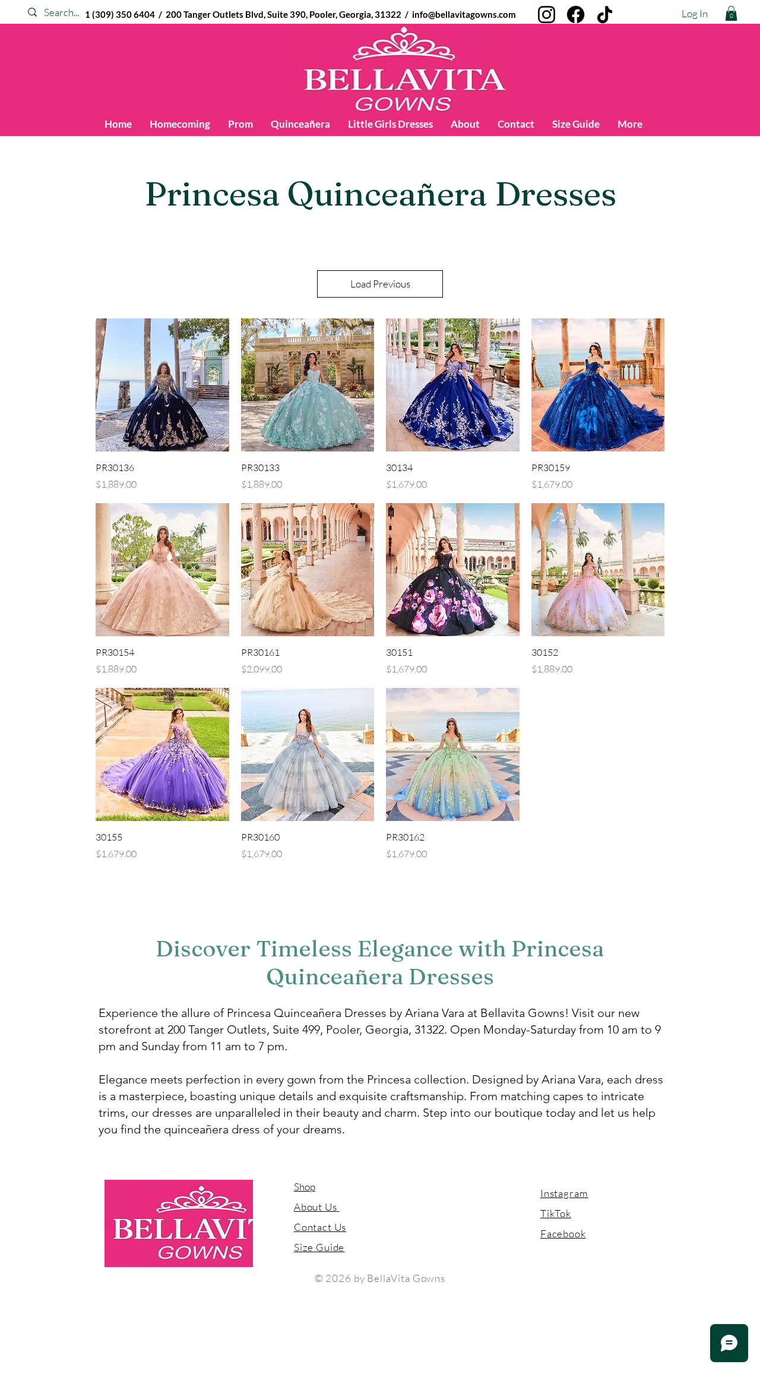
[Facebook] (575, 14)
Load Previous (380, 283)
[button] (731, 13)
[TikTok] (604, 14)
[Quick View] (162, 385)
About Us (317, 1207)
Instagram (564, 1193)
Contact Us (320, 1227)
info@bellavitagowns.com (464, 14)
